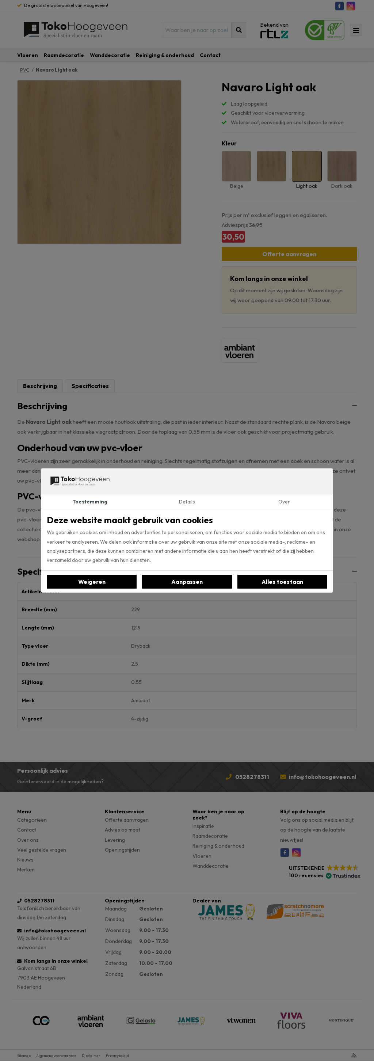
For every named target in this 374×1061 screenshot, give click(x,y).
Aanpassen (187, 581)
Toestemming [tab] (89, 501)
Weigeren (92, 581)
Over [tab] (284, 501)
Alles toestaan (282, 581)
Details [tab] (187, 501)
